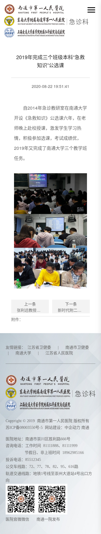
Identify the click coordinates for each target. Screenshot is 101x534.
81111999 (69, 446)
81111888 (50, 446)
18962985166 (73, 453)
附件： (17, 319)
